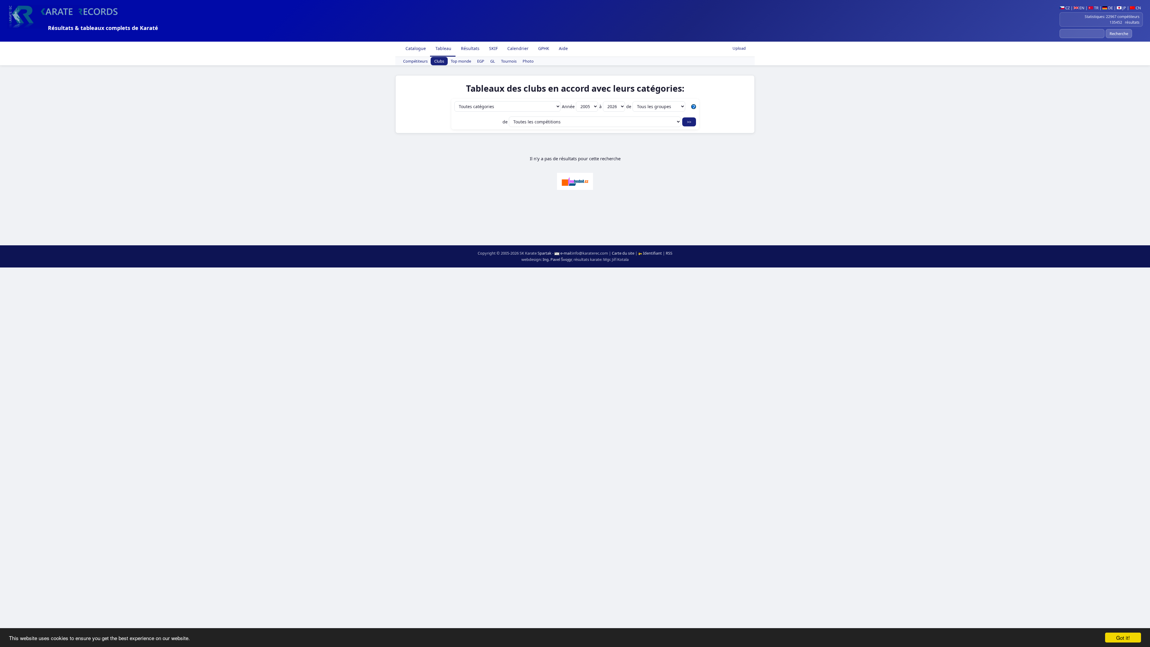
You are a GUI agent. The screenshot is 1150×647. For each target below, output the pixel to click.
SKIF (493, 48)
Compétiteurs (415, 61)
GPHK (543, 48)
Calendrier (517, 48)
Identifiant (652, 253)
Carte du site (623, 253)
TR (1095, 7)
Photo (528, 61)
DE (1110, 7)
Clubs (439, 61)
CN (1138, 7)
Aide (563, 48)
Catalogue (415, 48)
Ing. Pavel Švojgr (557, 259)
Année (569, 106)
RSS (669, 253)
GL (492, 61)
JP (1124, 7)
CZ (1067, 7)
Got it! (1123, 637)
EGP (480, 61)
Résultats (469, 48)
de (629, 106)
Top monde (461, 61)
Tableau (442, 48)
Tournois (509, 61)
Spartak (544, 253)
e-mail (565, 253)
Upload (739, 48)
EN (1081, 7)
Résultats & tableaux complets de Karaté (103, 27)
